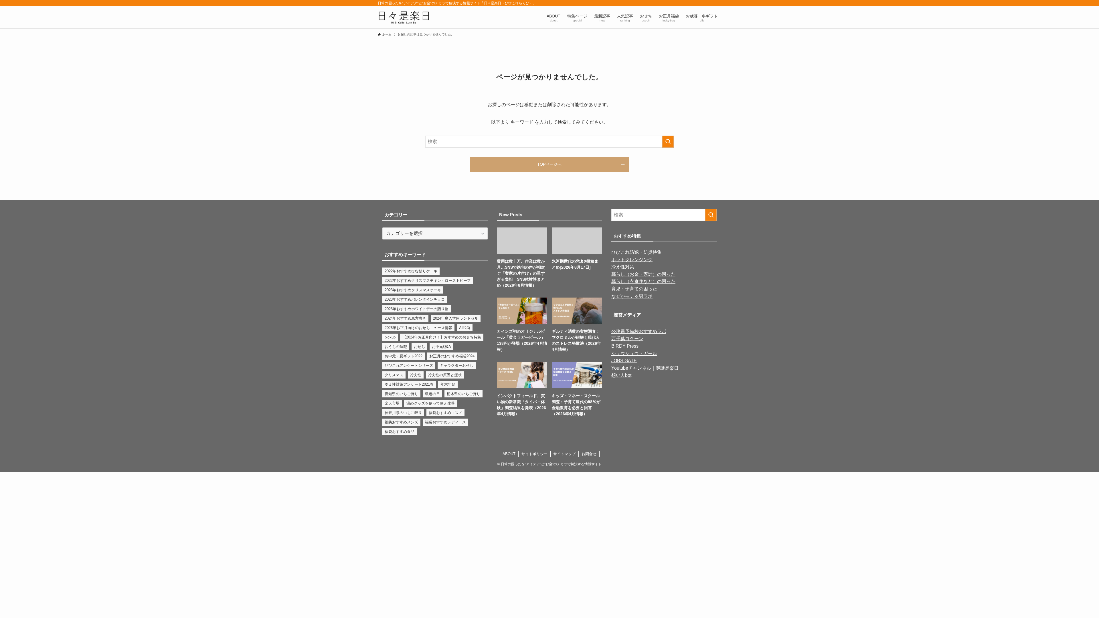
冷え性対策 (622, 266)
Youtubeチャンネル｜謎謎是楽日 (645, 368)
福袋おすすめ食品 (399, 431)
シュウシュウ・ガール (634, 353)
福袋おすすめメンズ (401, 422)
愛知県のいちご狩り (401, 394)
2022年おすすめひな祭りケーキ (411, 271)
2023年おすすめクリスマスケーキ (413, 290)
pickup (390, 337)
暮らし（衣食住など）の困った (643, 281)
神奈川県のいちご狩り (403, 413)
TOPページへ (549, 164)
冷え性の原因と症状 (445, 375)
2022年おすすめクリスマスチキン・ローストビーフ (428, 280)
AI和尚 (464, 328)
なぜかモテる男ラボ (632, 296)
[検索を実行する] (668, 142)
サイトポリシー (534, 454)
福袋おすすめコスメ (445, 413)
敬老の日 (432, 394)
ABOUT (509, 454)
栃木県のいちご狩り (463, 394)
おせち (419, 346)
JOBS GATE (624, 360)
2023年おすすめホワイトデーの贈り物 (416, 309)
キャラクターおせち (456, 365)
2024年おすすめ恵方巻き (405, 318)
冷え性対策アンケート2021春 (409, 384)
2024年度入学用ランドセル (455, 318)
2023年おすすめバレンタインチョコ (415, 299)
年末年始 (447, 384)
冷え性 (415, 375)
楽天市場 (392, 403)
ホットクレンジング (632, 259)
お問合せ (589, 454)
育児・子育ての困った (634, 288)
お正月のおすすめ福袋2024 (452, 356)
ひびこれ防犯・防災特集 (636, 252)
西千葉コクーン (627, 338)
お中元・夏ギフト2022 (403, 356)
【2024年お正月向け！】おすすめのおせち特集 (441, 337)
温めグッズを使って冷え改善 (430, 403)
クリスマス (394, 375)
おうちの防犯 (396, 346)
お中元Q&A (441, 346)
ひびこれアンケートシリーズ (409, 365)
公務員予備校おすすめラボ (638, 331)
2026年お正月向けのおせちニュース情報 (418, 328)
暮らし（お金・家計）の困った (643, 274)
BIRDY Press (625, 346)
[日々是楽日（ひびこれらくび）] (404, 17)
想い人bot (621, 375)
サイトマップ (564, 454)
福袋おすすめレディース (445, 422)
